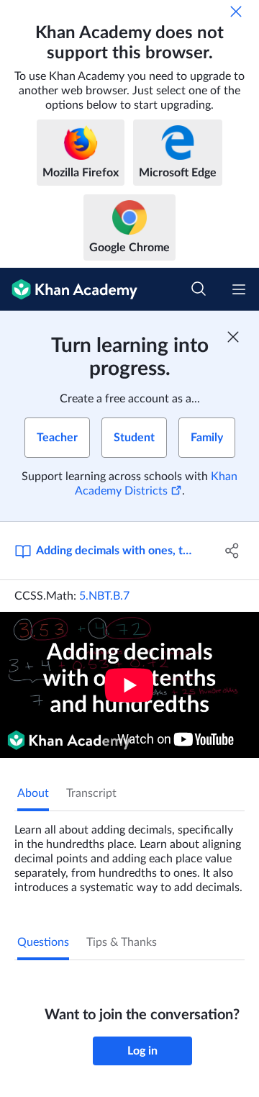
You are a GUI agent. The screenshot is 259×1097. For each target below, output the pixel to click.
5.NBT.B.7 (104, 596)
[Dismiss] (235, 11)
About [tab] (33, 793)
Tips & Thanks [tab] (121, 942)
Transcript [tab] (91, 793)
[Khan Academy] (68, 289)
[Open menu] (238, 289)
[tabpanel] (129, 853)
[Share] (232, 550)
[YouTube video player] (129, 685)
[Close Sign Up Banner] (233, 336)
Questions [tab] (43, 942)
